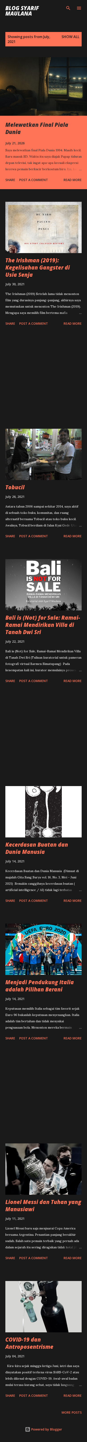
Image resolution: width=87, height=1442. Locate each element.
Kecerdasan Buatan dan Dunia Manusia (36, 848)
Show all (70, 36)
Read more (73, 180)
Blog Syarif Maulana (22, 10)
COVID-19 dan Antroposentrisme (29, 1343)
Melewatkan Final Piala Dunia (36, 128)
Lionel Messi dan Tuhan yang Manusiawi (43, 1205)
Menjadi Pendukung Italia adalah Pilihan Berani (39, 985)
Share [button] (10, 180)
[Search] (68, 8)
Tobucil (15, 487)
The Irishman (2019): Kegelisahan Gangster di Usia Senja (37, 267)
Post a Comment (33, 180)
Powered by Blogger (46, 1429)
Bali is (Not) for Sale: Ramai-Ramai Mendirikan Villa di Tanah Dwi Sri (42, 625)
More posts (72, 1412)
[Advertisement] (43, 378)
